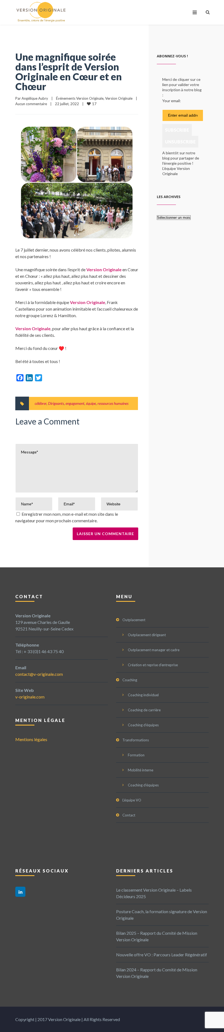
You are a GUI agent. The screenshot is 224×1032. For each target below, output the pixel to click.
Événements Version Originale (80, 98)
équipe (91, 403)
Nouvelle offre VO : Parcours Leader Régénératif (161, 954)
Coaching (129, 680)
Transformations (135, 740)
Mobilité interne (140, 770)
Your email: (171, 100)
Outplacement (133, 620)
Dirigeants (56, 403)
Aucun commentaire (31, 104)
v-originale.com (30, 696)
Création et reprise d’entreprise (153, 665)
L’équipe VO (131, 800)
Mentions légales (31, 739)
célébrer (40, 403)
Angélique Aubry (35, 98)
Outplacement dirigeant (147, 635)
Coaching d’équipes (143, 725)
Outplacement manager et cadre (153, 650)
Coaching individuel (143, 695)
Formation (136, 755)
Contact (128, 815)
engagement (75, 403)
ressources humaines (113, 403)
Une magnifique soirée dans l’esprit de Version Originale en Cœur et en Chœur (68, 71)
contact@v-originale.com (39, 674)
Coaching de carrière (144, 710)
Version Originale (118, 98)
